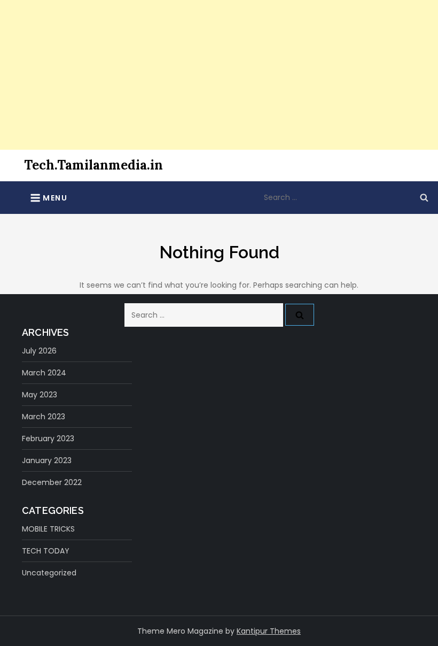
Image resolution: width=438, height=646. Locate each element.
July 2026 (39, 350)
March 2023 (43, 416)
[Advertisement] (219, 75)
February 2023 (48, 438)
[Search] (424, 197)
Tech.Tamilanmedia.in (93, 165)
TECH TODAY (45, 550)
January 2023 (47, 460)
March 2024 (44, 372)
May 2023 (39, 394)
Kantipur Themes (269, 631)
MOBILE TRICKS (48, 529)
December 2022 (52, 482)
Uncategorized (49, 572)
